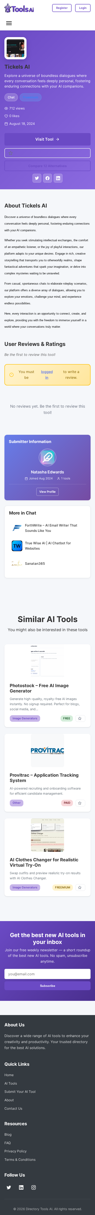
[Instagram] (33, 1187)
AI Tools (10, 1083)
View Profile (47, 491)
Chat (11, 97)
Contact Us (13, 1108)
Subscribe (47, 986)
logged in (47, 374)
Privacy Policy (15, 1151)
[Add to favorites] (80, 718)
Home (9, 1075)
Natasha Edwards (47, 472)
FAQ (7, 1143)
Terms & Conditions (20, 1159)
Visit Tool (44, 139)
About (9, 1100)
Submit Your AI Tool (20, 1091)
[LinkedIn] (21, 1187)
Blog (7, 1134)
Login (83, 8)
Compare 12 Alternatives (47, 166)
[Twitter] (8, 1187)
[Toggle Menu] (8, 23)
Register (62, 8)
